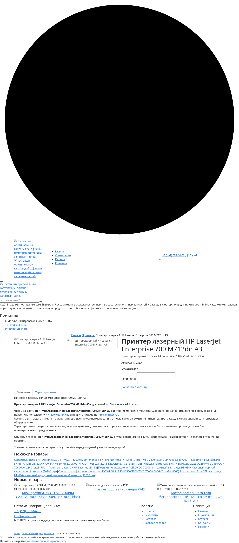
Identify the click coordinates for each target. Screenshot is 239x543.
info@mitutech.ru (109, 414)
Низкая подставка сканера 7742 (119, 489)
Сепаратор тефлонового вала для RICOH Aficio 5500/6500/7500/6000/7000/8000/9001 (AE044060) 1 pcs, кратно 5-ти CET (132, 471)
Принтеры (88, 335)
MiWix (17, 533)
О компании (63, 255)
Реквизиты (151, 515)
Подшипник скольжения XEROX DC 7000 (123, 467)
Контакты (61, 263)
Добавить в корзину (134, 387)
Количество (129, 378)
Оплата (149, 511)
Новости (203, 527)
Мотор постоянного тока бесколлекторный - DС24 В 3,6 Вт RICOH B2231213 (191, 497)
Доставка (150, 519)
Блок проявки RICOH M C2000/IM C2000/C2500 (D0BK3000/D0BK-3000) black (48, 495)
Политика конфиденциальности (38, 533)
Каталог (60, 259)
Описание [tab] (23, 392)
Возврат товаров (155, 523)
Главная (60, 251)
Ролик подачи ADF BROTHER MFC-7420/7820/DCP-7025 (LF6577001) (148, 460)
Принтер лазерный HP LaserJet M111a (73, 467)
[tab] (91, 342)
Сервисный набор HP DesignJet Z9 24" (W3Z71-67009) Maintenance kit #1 (59, 460)
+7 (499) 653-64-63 (173, 255)
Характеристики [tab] (45, 392)
